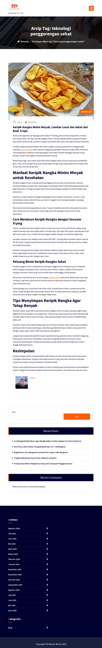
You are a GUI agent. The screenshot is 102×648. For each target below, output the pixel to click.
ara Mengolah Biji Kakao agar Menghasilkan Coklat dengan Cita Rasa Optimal (47, 441)
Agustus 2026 (14, 528)
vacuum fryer (54, 277)
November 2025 (15, 574)
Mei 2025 (87, 112)
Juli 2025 (12, 595)
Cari (13, 412)
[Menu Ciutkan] (91, 8)
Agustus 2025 (14, 590)
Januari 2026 (13, 564)
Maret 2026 (13, 554)
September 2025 (15, 585)
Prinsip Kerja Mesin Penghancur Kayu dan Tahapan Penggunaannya (43, 463)
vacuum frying (26, 149)
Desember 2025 (14, 569)
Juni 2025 (12, 600)
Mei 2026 (11, 544)
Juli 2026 (12, 533)
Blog (10, 627)
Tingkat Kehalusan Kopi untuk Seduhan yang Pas (35, 458)
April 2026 (12, 549)
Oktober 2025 (14, 579)
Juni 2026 (12, 538)
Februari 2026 (14, 559)
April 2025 (12, 610)
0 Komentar (32, 122)
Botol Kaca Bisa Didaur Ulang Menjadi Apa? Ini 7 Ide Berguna (40, 446)
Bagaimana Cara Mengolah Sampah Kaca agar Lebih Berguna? (41, 452)
